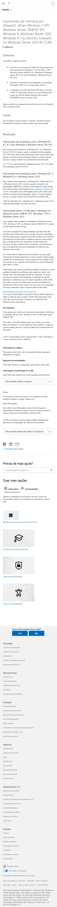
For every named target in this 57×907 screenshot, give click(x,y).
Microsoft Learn (8, 795)
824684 (6, 420)
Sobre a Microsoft (9, 837)
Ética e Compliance (42, 881)
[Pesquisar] (51, 470)
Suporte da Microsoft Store (12, 685)
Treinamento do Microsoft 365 (15, 549)
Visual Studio (7, 821)
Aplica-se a (9, 47)
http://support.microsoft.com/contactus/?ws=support (19, 292)
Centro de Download (9, 681)
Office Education (8, 723)
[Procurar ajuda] (9, 3)
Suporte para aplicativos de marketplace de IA (18, 799)
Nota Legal (6, 885)
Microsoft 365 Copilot (10, 774)
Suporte (6, 9)
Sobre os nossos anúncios (26, 885)
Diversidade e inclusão (10, 854)
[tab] (12, 489)
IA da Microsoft (8, 748)
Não (36, 633)
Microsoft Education (9, 706)
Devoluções (7, 690)
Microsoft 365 (7, 656)
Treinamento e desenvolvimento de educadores (18, 728)
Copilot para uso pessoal (11, 652)
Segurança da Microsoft (12, 576)
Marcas (14, 885)
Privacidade (30, 881)
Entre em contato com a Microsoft (14, 881)
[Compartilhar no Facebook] (5, 444)
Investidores (7, 850)
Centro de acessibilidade (12, 603)
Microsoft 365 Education (11, 719)
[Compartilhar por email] (16, 444)
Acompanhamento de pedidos (12, 694)
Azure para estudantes (10, 736)
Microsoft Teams (8, 778)
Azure (5, 757)
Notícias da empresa (9, 842)
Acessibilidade (7, 859)
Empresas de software (10, 816)
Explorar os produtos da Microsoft (14, 660)
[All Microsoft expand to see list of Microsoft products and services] (3, 3)
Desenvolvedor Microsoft (11, 791)
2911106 (6, 164)
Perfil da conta (7, 677)
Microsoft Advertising (10, 770)
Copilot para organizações (11, 647)
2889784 (6, 201)
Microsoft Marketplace (10, 808)
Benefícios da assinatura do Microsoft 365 (20, 522)
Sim (20, 633)
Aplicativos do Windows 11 (11, 665)
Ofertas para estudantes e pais (13, 732)
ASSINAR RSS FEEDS (14, 449)
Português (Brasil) (12, 866)
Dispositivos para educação (12, 711)
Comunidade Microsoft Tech (12, 804)
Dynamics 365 (7, 761)
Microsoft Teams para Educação (13, 715)
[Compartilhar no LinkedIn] (10, 444)
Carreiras (6, 833)
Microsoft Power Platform (11, 812)
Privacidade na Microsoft (11, 846)
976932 (6, 336)
